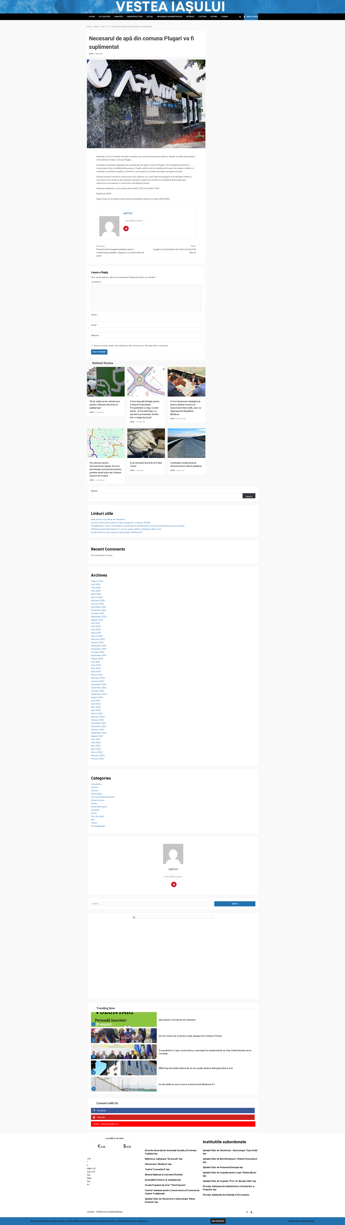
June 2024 (96, 665)
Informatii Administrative (169, 17)
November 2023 (98, 688)
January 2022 (97, 759)
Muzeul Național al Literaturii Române (164, 1174)
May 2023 (96, 707)
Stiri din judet (97, 816)
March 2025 (97, 636)
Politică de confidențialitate (109, 1212)
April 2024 (96, 671)
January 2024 (97, 681)
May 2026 (96, 591)
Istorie (214, 17)
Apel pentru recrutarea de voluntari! (108, 519)
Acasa (92, 17)
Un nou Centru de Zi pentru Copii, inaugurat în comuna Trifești (120, 523)
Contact (91, 1212)
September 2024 (99, 655)
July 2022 (95, 739)
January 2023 (97, 720)
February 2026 (98, 600)
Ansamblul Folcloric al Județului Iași (163, 1180)
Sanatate (118, 17)
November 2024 (98, 649)
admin (91, 53)
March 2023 (97, 713)
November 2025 (98, 610)
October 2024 (97, 652)
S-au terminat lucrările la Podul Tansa (146, 443)
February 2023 (98, 717)
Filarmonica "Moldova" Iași (158, 1164)
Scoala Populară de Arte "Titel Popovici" (165, 1185)
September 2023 (99, 694)
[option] (173, 1020)
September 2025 (99, 617)
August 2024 (97, 659)
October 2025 (97, 613)
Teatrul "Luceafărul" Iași (157, 1169)
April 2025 (96, 633)
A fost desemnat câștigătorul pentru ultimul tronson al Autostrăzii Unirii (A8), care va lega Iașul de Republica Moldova (186, 381)
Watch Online (252, 17)
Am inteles (218, 1221)
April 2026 (96, 594)
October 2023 (97, 691)
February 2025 (98, 639)
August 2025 (97, 620)
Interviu (190, 17)
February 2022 (98, 755)
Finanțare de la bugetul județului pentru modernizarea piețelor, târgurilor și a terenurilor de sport (120, 251)
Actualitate (104, 17)
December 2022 (98, 723)
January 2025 (97, 642)
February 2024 (98, 678)
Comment (96, 282)
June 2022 (96, 742)
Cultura (202, 17)
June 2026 (96, 588)
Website (95, 335)
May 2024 (96, 668)
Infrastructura (135, 17)
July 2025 (95, 623)
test (93, 820)
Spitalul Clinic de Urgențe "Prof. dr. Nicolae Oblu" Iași (229, 1181)
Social (150, 17)
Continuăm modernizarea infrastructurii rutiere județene (186, 443)
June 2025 (96, 626)
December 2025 (98, 607)
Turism (224, 17)
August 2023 (97, 697)
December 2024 (98, 646)
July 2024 (95, 662)
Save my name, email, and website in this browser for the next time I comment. (131, 346)
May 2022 (96, 746)
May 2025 (96, 630)
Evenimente (96, 794)
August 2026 (97, 581)
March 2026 (97, 597)
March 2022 (97, 752)
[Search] (240, 16)
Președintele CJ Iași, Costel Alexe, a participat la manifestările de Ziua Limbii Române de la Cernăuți (137, 526)
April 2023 (96, 710)
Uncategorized (98, 826)
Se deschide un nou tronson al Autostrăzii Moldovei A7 (117, 532)
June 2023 (96, 704)
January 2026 (97, 604)
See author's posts (134, 221)
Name (94, 315)
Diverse (94, 790)
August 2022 (97, 736)
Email (94, 325)
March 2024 (97, 675)
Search (94, 491)
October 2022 (97, 730)
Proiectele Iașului (99, 807)
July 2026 (95, 584)
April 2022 (96, 749)
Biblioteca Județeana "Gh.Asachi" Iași (163, 1159)
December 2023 (98, 684)
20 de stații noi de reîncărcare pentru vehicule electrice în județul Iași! (106, 381)
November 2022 (98, 726)
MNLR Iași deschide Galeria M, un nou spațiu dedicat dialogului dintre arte (126, 529)
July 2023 (95, 701)
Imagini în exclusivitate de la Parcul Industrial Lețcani (174, 249)
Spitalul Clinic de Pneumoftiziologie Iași (223, 1167)
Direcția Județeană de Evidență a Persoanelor (226, 1195)
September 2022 (99, 733)
